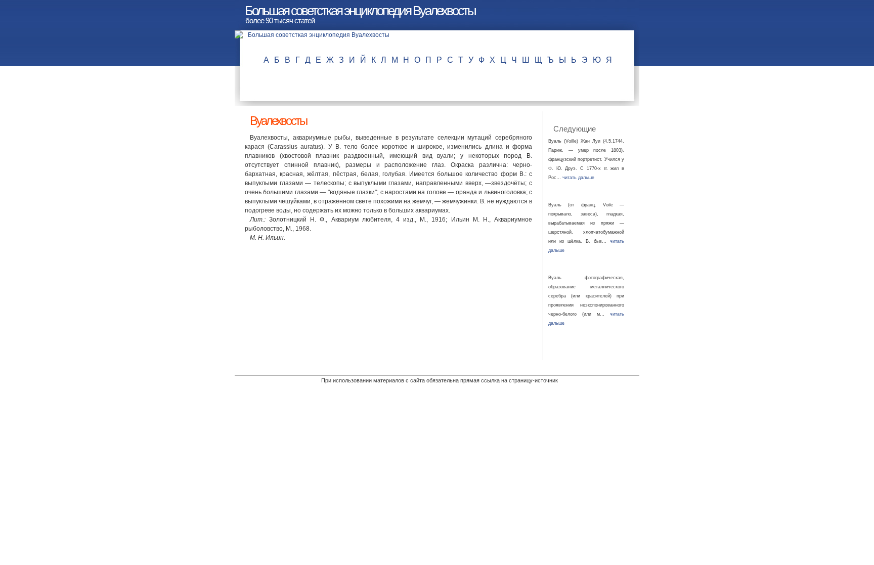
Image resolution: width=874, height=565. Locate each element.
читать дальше (578, 177)
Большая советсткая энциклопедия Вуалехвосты (360, 10)
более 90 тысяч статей (280, 20)
